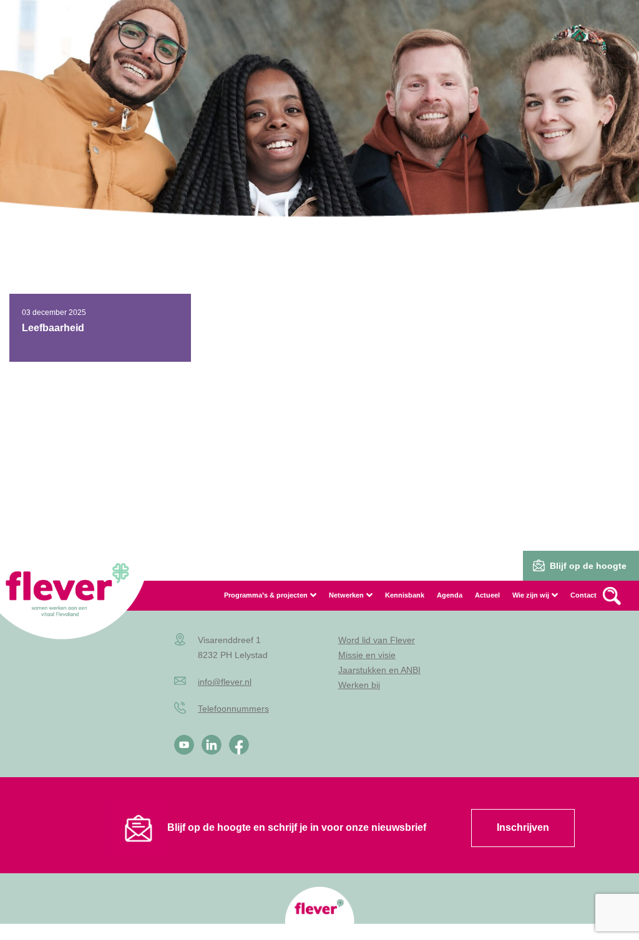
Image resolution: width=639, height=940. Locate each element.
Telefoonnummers (233, 709)
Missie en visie (367, 655)
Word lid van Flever (376, 640)
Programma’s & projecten (266, 595)
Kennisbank (404, 595)
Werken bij (359, 685)
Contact (583, 595)
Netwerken (346, 595)
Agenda (449, 595)
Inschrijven (523, 827)
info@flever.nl (224, 682)
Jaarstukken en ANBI (379, 670)
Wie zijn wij (530, 595)
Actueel (487, 595)
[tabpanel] (319, 131)
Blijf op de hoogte (588, 566)
